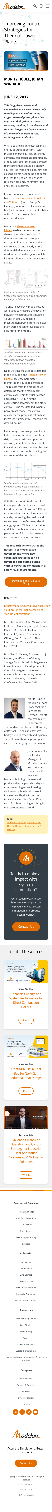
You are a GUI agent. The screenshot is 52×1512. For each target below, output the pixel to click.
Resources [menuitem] (26, 1310)
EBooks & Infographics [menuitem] (26, 1351)
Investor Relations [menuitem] (26, 1398)
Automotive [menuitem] (26, 1268)
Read (26, 1020)
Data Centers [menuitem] (26, 1274)
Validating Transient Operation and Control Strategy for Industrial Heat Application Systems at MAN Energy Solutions (26, 1150)
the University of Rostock (30, 198)
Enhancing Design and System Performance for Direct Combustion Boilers (26, 1000)
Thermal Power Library (19, 826)
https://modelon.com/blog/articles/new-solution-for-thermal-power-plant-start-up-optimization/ (27, 610)
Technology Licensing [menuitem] (26, 1237)
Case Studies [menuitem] (26, 1325)
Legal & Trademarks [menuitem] (26, 1484)
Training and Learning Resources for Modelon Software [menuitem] (26, 1359)
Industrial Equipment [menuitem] (26, 1294)
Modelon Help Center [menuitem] (26, 1318)
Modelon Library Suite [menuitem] (26, 1218)
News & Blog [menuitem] (26, 1331)
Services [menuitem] (26, 1244)
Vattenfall (14, 202)
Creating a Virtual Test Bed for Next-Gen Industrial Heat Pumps (26, 1073)
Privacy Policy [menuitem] (26, 1489)
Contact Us (26, 926)
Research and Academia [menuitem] (26, 1300)
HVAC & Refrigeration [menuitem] (26, 1287)
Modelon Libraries (16, 822)
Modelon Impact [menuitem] (26, 1211)
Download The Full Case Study (26, 582)
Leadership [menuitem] (26, 1391)
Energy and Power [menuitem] (26, 1281)
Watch (26, 1175)
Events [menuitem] (26, 1338)
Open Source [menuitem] (26, 1231)
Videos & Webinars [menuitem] (26, 1344)
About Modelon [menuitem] (26, 1378)
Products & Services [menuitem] (26, 1203)
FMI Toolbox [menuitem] (26, 1224)
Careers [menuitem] (26, 1404)
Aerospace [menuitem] (26, 1262)
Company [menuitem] (26, 1370)
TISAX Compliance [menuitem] (26, 1495)
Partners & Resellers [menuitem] (26, 1385)
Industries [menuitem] (26, 1253)
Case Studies (33, 822)
